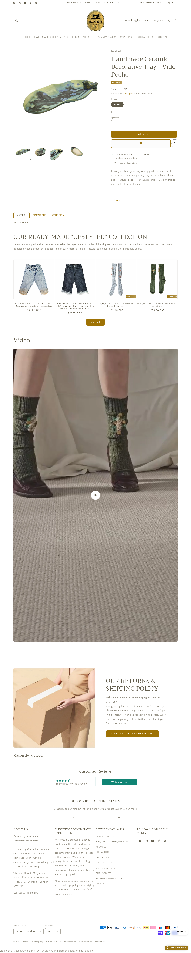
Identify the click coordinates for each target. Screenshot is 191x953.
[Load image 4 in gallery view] (76, 151)
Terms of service (85, 942)
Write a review (119, 782)
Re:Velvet (24, 942)
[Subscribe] (119, 817)
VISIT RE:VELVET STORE (107, 836)
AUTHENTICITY (103, 873)
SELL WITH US (103, 852)
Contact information (68, 942)
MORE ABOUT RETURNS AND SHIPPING (132, 733)
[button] (16, 20)
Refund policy (51, 942)
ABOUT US (101, 847)
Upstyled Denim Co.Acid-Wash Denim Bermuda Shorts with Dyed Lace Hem (33, 304)
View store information (125, 163)
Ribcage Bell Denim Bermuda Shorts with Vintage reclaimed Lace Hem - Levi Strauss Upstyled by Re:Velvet (75, 306)
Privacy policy (37, 942)
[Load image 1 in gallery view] (22, 151)
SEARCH (100, 884)
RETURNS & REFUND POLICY (110, 878)
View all (95, 322)
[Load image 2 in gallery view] (40, 151)
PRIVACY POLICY (104, 863)
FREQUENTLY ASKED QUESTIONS (112, 842)
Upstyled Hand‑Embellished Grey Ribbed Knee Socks (116, 304)
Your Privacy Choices (106, 868)
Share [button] (117, 200)
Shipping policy (101, 942)
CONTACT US (102, 857)
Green (117, 104)
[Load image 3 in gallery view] (58, 151)
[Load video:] (95, 495)
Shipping (129, 94)
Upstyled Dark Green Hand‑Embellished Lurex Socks (157, 304)
